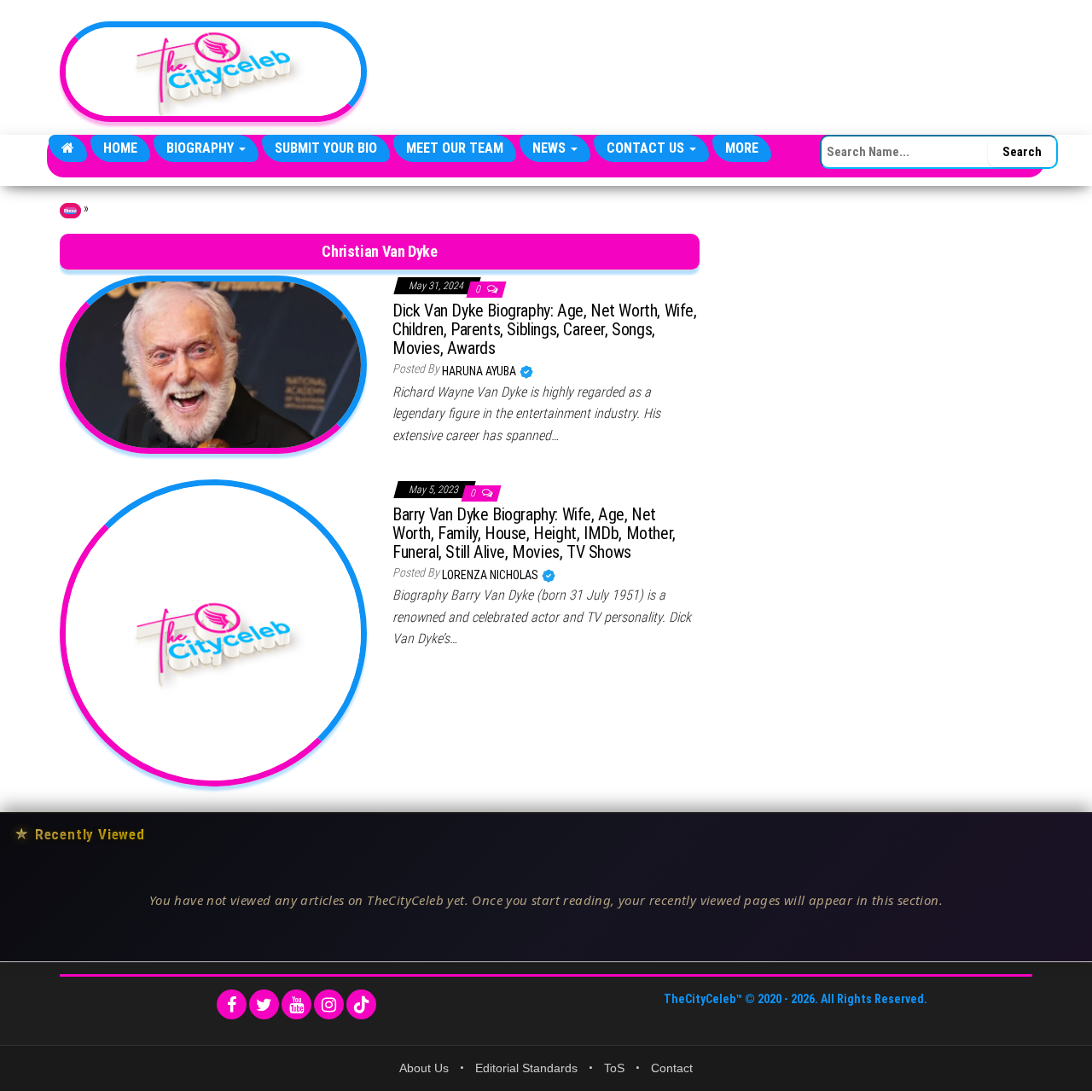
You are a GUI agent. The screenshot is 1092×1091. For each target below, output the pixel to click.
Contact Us (647, 148)
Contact (672, 1068)
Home (120, 148)
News (550, 148)
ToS (614, 1068)
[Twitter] (264, 1004)
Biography (201, 148)
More (741, 148)
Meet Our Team (454, 148)
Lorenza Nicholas (491, 575)
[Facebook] (232, 1004)
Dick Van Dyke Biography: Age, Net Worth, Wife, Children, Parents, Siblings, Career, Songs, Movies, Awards (544, 329)
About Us (424, 1068)
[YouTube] (296, 1004)
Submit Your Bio (326, 148)
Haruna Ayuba (480, 371)
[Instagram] (329, 1004)
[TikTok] (361, 1004)
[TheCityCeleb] (68, 148)
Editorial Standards (526, 1068)
